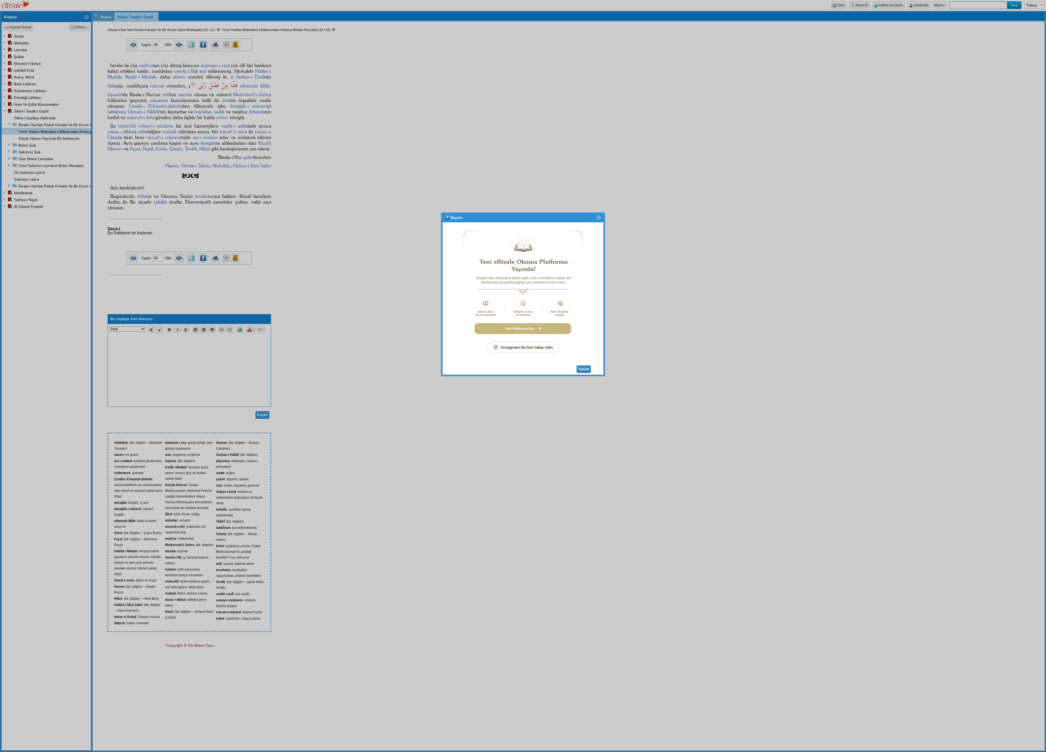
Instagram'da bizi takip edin (527, 347)
